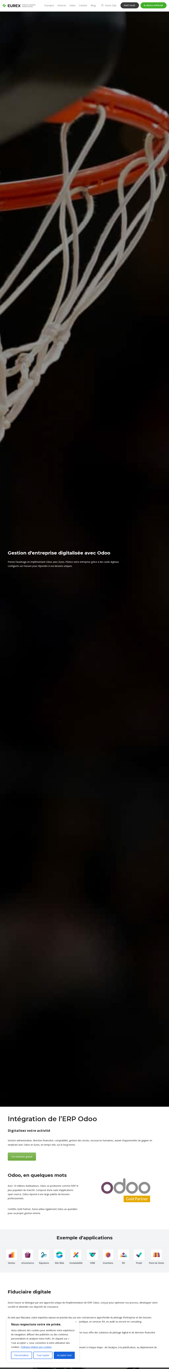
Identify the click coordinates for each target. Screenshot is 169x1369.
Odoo (72, 5)
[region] (43, 1340)
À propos (49, 5)
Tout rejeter (42, 1355)
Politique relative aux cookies (36, 1347)
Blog (93, 5)
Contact (83, 5)
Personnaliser (21, 1355)
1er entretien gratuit (22, 1156)
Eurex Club (110, 5)
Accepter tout (64, 1355)
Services (61, 5)
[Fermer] (76, 1322)
